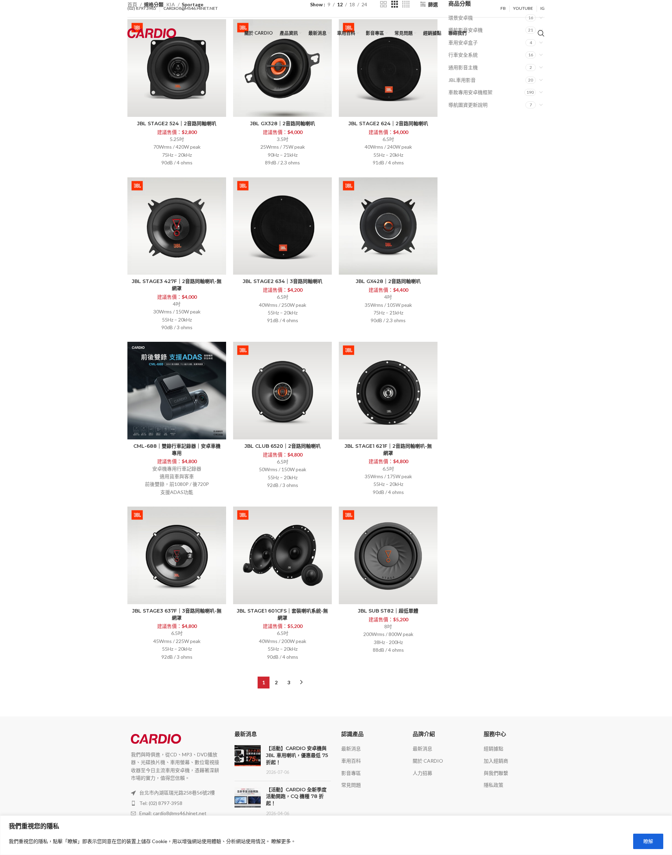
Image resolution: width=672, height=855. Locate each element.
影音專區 (351, 773)
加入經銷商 (496, 761)
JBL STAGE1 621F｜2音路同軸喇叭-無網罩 (388, 449)
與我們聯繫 (496, 773)
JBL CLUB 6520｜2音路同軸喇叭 (283, 446)
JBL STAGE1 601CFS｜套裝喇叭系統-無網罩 (282, 614)
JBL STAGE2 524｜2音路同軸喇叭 (176, 123)
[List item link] (175, 803)
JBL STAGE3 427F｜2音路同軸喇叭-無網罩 (177, 284)
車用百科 (351, 761)
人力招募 (422, 773)
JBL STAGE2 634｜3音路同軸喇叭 (282, 281)
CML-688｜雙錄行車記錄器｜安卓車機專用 (176, 449)
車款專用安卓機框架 (470, 92)
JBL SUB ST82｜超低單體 (388, 611)
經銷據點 (493, 748)
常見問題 (351, 785)
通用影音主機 (463, 67)
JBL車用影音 (462, 80)
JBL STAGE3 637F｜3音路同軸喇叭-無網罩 (177, 614)
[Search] (541, 33)
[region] (336, 835)
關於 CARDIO (428, 761)
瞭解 (648, 841)
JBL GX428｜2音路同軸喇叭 (388, 281)
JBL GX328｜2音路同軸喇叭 (282, 123)
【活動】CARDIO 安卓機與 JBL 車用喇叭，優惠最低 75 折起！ (297, 755)
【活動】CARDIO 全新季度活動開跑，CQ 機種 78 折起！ (296, 796)
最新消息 (351, 748)
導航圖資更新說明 (468, 105)
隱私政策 (493, 785)
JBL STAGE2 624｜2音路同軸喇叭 (388, 123)
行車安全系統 (463, 55)
